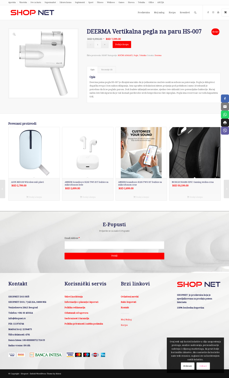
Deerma (158, 55)
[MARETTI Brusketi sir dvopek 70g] (2, 189)
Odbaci (203, 366)
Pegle (136, 55)
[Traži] (195, 12)
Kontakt (125, 307)
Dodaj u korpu (122, 44)
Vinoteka (23, 2)
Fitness (100, 2)
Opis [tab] (92, 70)
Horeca (131, 2)
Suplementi (80, 2)
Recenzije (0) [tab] (106, 70)
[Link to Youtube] (218, 12)
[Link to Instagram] (213, 12)
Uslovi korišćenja (74, 296)
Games (121, 2)
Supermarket (50, 2)
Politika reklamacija (75, 307)
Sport (90, 2)
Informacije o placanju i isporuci (81, 302)
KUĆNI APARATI (125, 55)
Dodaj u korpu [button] (35, 197)
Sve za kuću (36, 2)
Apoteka (12, 2)
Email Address (72, 238)
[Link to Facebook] (208, 12)
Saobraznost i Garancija (77, 318)
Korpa (124, 325)
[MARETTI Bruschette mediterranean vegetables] (226, 189)
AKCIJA (160, 2)
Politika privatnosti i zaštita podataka (84, 323)
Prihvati (187, 366)
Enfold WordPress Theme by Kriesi (45, 374)
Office (151, 2)
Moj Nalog (126, 319)
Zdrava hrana (65, 2)
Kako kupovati (128, 302)
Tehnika (141, 2)
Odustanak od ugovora (76, 313)
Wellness (111, 2)
